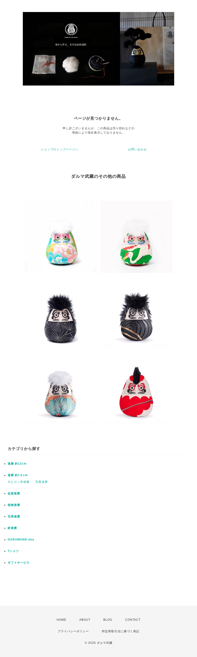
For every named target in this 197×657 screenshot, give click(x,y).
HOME (61, 619)
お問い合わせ (137, 149)
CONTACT (133, 619)
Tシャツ (13, 551)
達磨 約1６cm (18, 475)
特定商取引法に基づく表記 (120, 631)
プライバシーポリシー (73, 631)
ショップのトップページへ (59, 149)
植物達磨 (14, 505)
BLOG (107, 619)
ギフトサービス (19, 562)
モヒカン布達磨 (19, 482)
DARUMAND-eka (21, 539)
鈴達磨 (12, 528)
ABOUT (84, 619)
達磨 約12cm (17, 463)
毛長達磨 (41, 482)
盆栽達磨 (14, 493)
